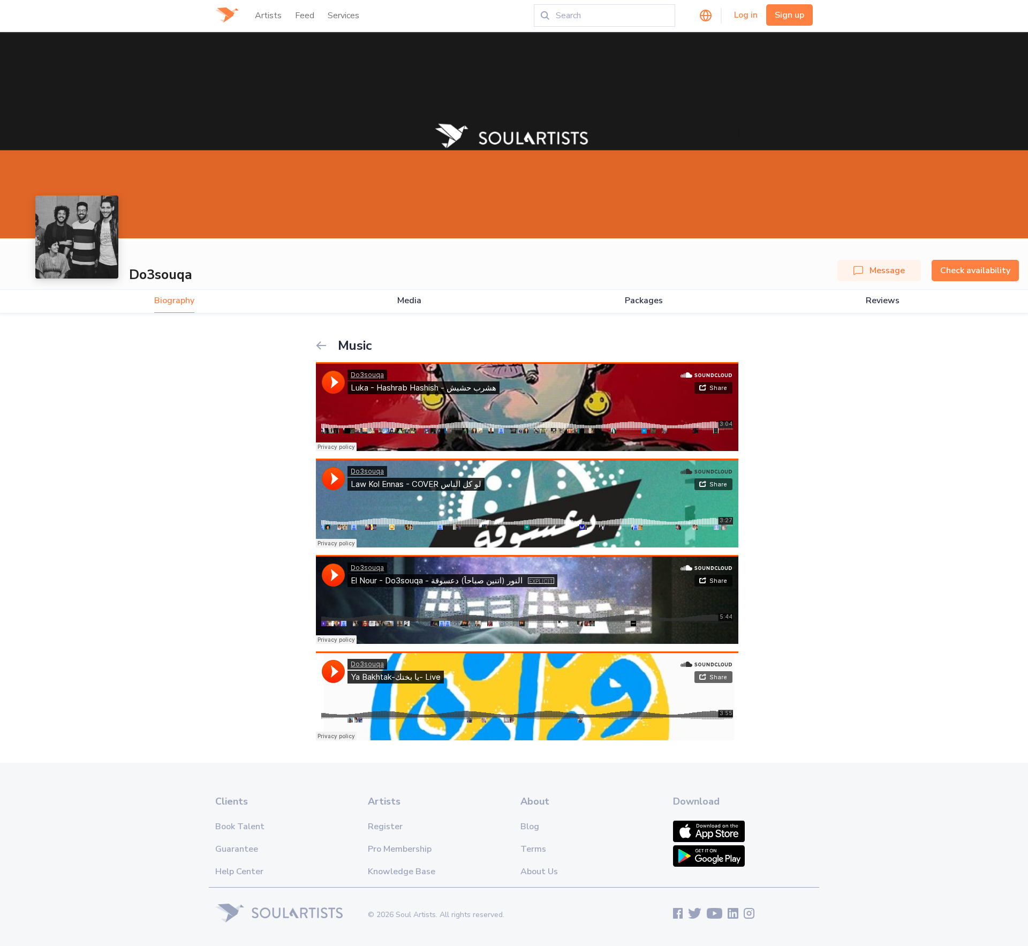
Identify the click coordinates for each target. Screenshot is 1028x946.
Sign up (789, 15)
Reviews (883, 300)
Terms (533, 849)
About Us (539, 871)
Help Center (239, 871)
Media (409, 300)
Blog (529, 826)
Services (343, 15)
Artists (268, 15)
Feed (304, 15)
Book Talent (239, 826)
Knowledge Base (401, 871)
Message (887, 270)
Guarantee (236, 849)
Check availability (975, 270)
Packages (644, 300)
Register (385, 826)
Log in (746, 15)
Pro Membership (400, 849)
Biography (174, 300)
